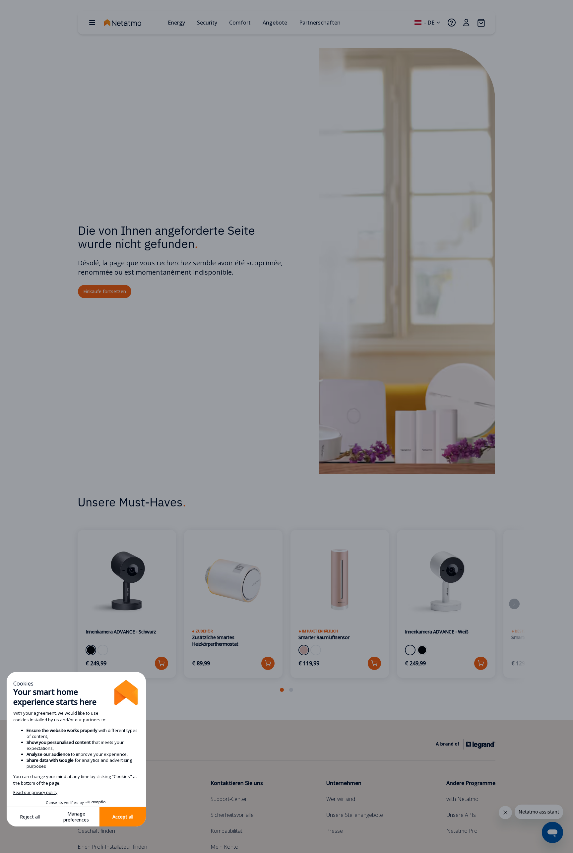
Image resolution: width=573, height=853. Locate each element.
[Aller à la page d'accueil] (133, 22)
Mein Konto (224, 846)
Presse (334, 830)
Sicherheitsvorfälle (232, 815)
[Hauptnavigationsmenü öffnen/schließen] (92, 22)
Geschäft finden (96, 830)
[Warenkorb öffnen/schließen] (481, 22)
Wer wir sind (340, 799)
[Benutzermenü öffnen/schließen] (466, 22)
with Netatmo (462, 799)
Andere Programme (470, 783)
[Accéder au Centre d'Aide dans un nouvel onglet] (452, 23)
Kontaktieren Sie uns (237, 783)
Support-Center (229, 799)
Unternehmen (343, 783)
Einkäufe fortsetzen (104, 291)
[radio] (91, 650)
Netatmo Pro (462, 830)
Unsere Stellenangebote (354, 815)
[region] (286, 612)
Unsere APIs (461, 815)
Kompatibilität (226, 830)
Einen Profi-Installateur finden (112, 846)
